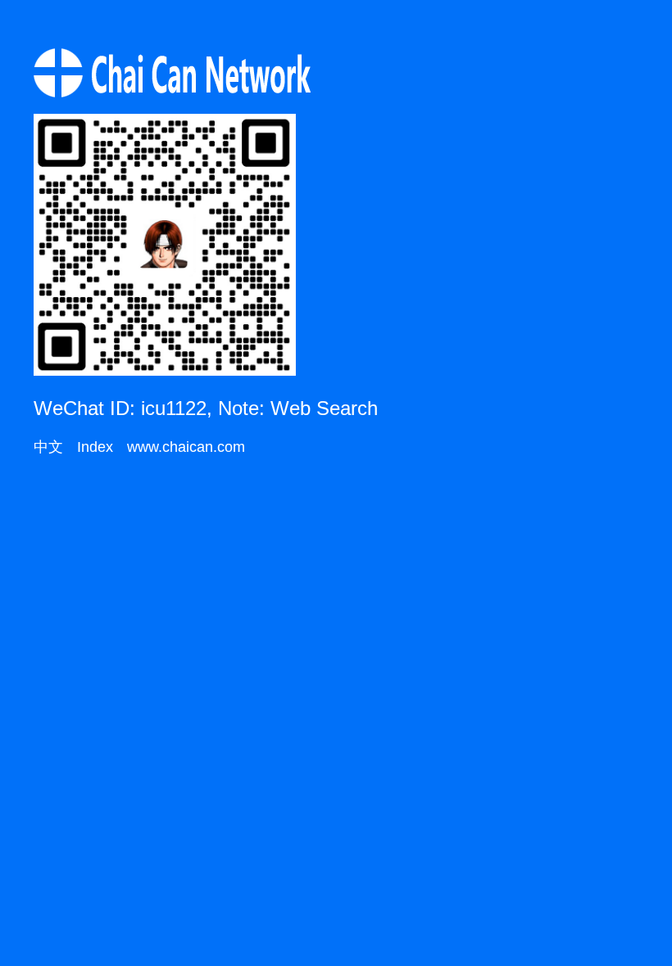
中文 (48, 447)
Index (95, 447)
